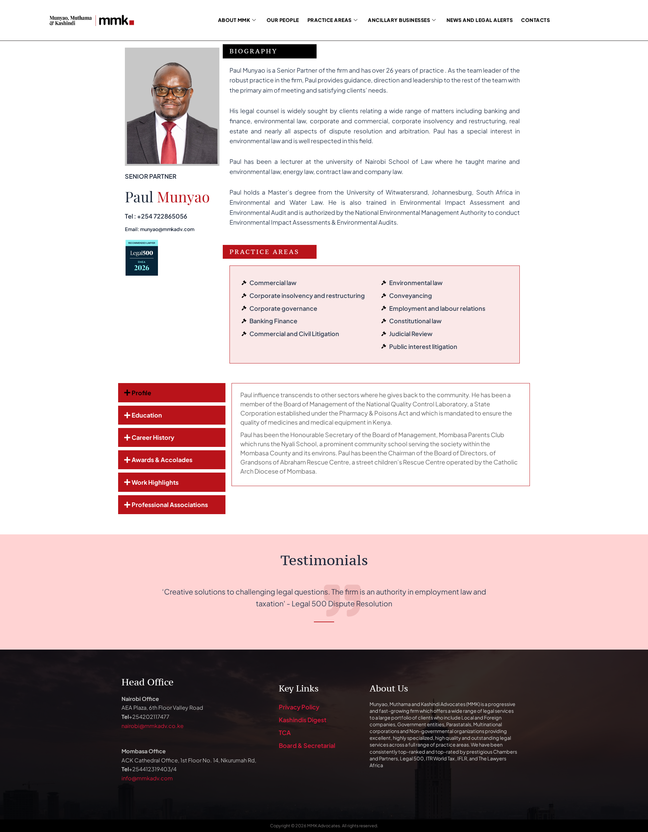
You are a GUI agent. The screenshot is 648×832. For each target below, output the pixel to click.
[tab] (171, 392)
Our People (283, 20)
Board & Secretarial (307, 745)
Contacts (535, 20)
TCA (285, 732)
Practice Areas (329, 20)
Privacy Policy (299, 707)
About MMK (234, 20)
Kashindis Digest (302, 720)
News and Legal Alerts (480, 20)
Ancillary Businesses (399, 20)
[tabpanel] (381, 434)
